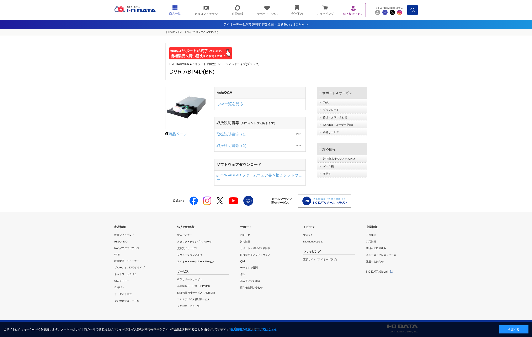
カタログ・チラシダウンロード (194, 241)
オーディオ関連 (123, 294)
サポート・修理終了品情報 (255, 248)
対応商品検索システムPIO (339, 158)
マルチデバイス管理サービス (193, 299)
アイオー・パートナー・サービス (196, 261)
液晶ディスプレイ (124, 235)
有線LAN (119, 287)
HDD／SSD (121, 241)
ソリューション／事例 (189, 254)
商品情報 (120, 227)
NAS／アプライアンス (126, 248)
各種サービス (331, 132)
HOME (171, 32)
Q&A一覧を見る (230, 104)
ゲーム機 (328, 166)
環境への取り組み (376, 248)
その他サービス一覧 (188, 306)
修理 (242, 274)
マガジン (308, 235)
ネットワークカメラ (125, 274)
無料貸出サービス (187, 248)
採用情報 (371, 241)
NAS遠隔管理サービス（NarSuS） (196, 292)
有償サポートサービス (189, 279)
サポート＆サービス (337, 93)
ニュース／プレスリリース (381, 254)
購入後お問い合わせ (251, 287)
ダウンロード (331, 109)
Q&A (326, 102)
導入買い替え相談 (250, 280)
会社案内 (371, 235)
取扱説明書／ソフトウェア (255, 254)
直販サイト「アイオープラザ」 (320, 259)
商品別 (327, 173)
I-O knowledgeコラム (391, 7)
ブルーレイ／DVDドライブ (129, 267)
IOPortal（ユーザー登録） (339, 124)
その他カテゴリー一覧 (126, 300)
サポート (246, 227)
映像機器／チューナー (126, 261)
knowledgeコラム (313, 241)
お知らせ (245, 235)
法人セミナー (184, 235)
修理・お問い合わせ (335, 117)
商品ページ (177, 134)
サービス (183, 271)
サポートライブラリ (188, 32)
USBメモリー (121, 280)
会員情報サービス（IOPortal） (194, 286)
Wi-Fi (117, 254)
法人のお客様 (186, 227)
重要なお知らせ (375, 261)
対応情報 (329, 149)
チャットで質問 (249, 267)
